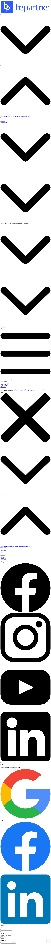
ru (2, 562)
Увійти (2, 937)
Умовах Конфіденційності (24, 390)
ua (3, 562)
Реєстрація (2, 327)
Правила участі (3, 385)
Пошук (14, 942)
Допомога (5, 223)
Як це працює (25, 223)
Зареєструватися (7, 937)
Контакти (13, 223)
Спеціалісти (3, 120)
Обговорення (3, 552)
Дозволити (32, 390)
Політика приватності (5, 383)
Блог (1, 223)
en (1, 326)
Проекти (2, 118)
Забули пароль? (3, 936)
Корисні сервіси (18, 223)
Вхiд (1, 328)
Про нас (9, 223)
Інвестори (2, 121)
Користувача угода (4, 384)
